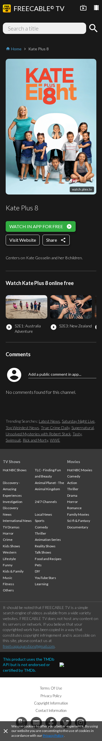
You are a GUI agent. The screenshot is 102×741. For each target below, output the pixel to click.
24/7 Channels (46, 502)
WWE (55, 440)
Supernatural (82, 427)
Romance (74, 508)
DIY (37, 571)
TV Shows (11, 461)
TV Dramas (11, 527)
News (7, 514)
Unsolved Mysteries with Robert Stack (38, 433)
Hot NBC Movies (79, 470)
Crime (7, 539)
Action (72, 483)
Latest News (49, 421)
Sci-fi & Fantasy (78, 521)
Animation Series (48, 539)
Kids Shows (11, 546)
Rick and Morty (35, 440)
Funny (7, 565)
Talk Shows (43, 552)
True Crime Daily (55, 427)
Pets (38, 565)
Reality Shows (45, 546)
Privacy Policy (53, 735)
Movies (73, 461)
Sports (39, 521)
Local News (43, 514)
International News (17, 521)
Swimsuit (13, 440)
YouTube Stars (45, 578)
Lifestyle (9, 559)
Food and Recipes (48, 559)
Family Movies (78, 514)
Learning (41, 584)
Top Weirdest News (22, 427)
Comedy (41, 527)
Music (7, 578)
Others (8, 590)
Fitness (8, 584)
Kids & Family (13, 571)
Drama (72, 495)
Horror (8, 533)
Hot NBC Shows (15, 470)
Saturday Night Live (78, 421)
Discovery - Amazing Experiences (12, 489)
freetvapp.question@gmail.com (29, 646)
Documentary (77, 527)
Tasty (77, 433)
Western (9, 552)
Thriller (40, 533)
